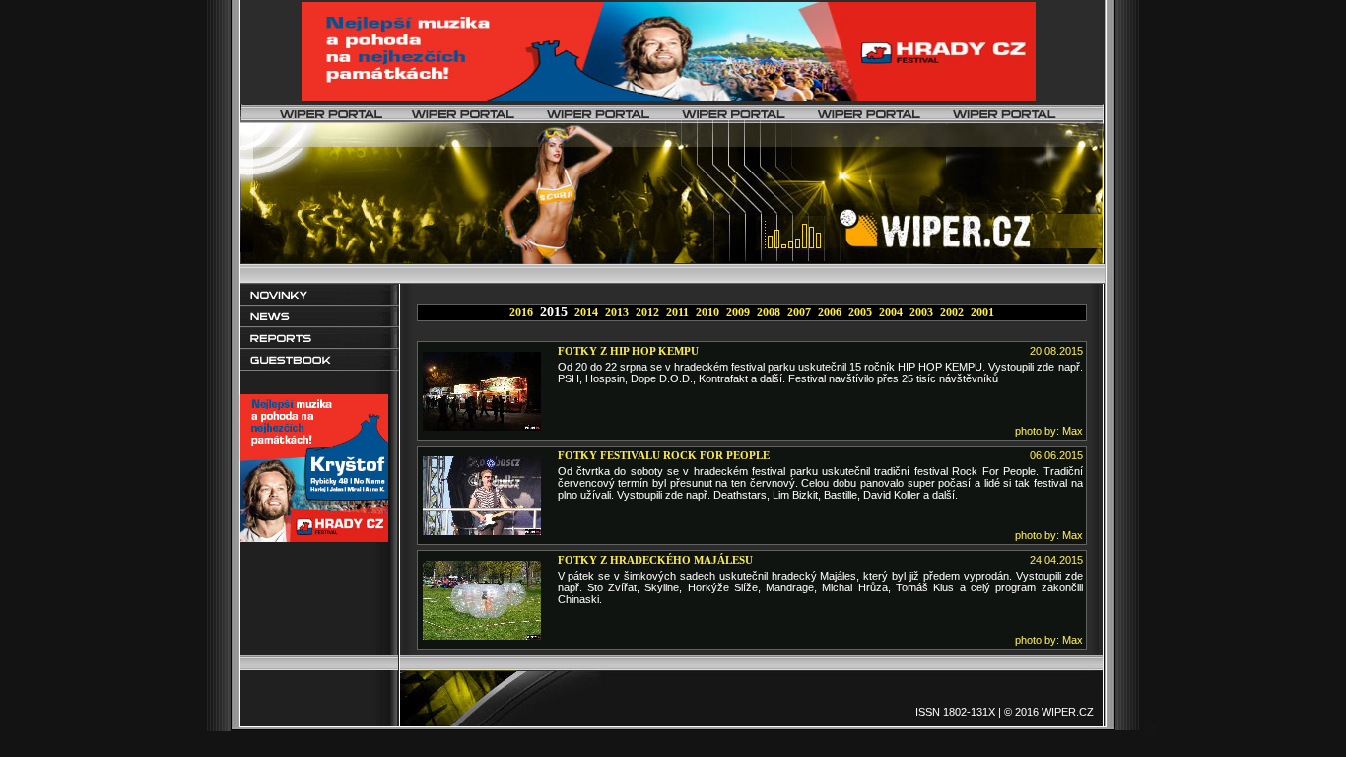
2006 (829, 312)
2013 (617, 312)
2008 (768, 312)
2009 (738, 312)
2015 (554, 312)
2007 (799, 312)
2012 (647, 312)
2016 (521, 312)
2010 (707, 312)
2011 (677, 312)
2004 (891, 312)
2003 (921, 312)
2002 (952, 312)
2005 (860, 312)
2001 (982, 312)
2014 (586, 312)
